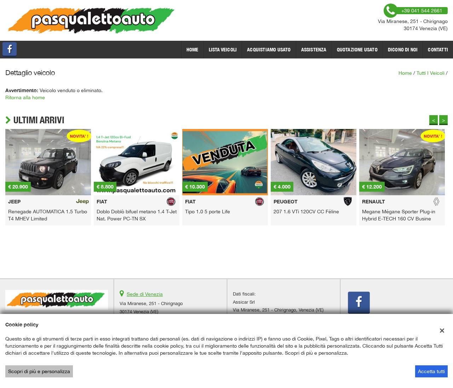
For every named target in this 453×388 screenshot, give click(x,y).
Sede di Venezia (145, 294)
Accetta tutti (431, 371)
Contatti (438, 49)
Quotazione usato (357, 49)
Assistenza (314, 49)
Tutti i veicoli (431, 73)
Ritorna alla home (25, 97)
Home (193, 49)
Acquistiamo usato (269, 49)
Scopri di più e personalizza (39, 371)
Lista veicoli (223, 49)
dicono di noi (403, 49)
